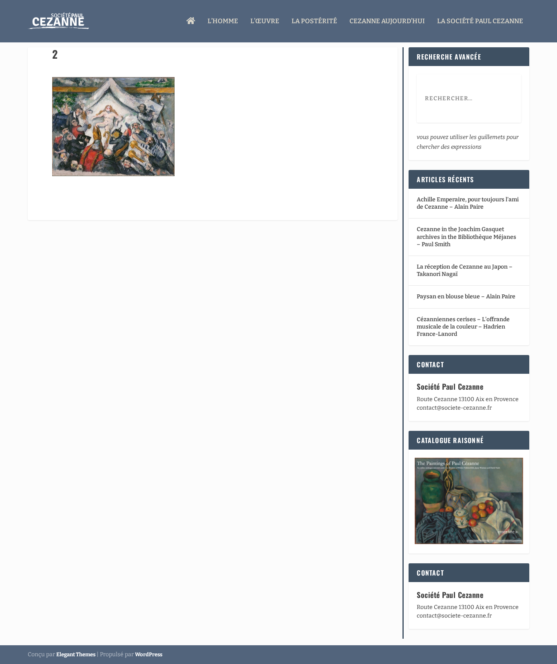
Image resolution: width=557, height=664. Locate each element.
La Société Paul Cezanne (480, 21)
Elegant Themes (75, 654)
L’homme (223, 21)
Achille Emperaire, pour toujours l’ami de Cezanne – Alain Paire (468, 203)
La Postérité (314, 21)
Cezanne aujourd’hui (387, 21)
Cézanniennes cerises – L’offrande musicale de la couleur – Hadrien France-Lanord (463, 327)
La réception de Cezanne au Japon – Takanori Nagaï (465, 270)
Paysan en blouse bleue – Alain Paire (466, 296)
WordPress (148, 654)
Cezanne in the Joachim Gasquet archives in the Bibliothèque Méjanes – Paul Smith (466, 236)
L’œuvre (264, 21)
